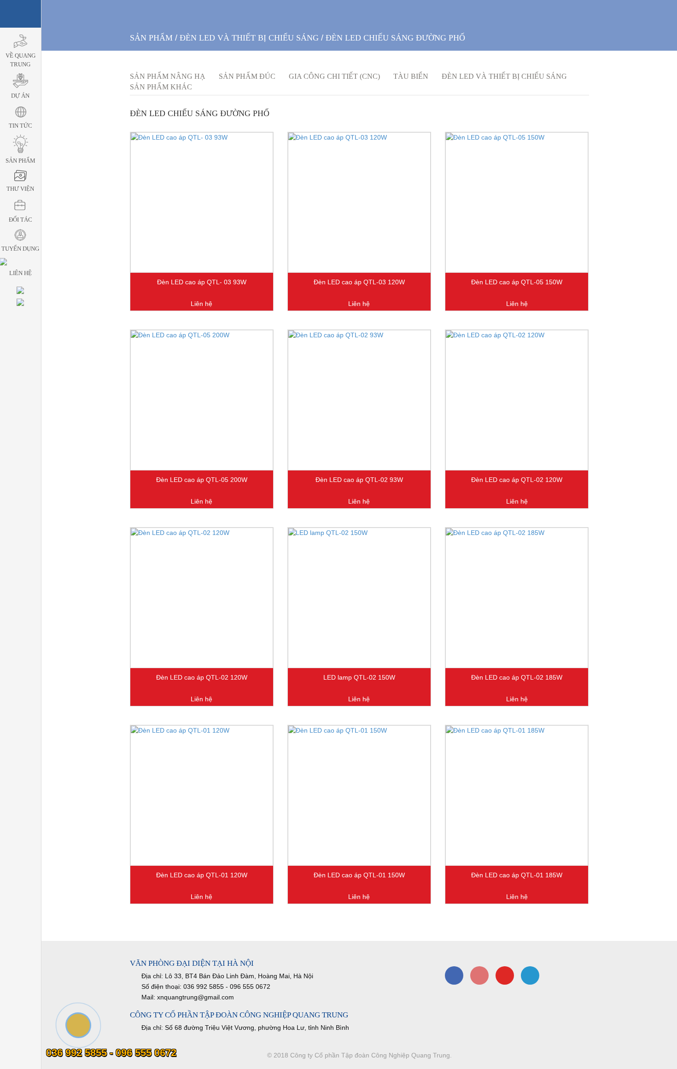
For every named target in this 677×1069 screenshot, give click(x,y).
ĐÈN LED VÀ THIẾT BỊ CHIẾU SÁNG (249, 37)
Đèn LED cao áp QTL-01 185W (516, 875)
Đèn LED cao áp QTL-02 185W (516, 677)
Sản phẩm (151, 37)
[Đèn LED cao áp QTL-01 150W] (359, 795)
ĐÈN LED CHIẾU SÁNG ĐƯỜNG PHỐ (395, 37)
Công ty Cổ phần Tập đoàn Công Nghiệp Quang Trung (370, 1055)
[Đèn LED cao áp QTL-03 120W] (359, 202)
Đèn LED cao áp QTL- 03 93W (201, 282)
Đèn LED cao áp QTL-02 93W (359, 479)
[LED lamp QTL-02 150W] (359, 598)
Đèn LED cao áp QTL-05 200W (201, 479)
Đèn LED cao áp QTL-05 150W (516, 282)
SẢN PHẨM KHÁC (161, 87)
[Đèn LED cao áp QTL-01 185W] (516, 795)
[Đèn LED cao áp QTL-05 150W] (516, 202)
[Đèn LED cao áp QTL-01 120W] (201, 795)
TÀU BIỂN (410, 76)
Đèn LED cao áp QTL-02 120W (516, 479)
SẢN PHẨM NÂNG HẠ (167, 76)
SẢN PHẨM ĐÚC (247, 76)
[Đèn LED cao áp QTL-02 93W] (359, 400)
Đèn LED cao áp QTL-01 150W (359, 875)
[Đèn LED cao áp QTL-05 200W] (201, 400)
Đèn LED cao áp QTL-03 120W (359, 282)
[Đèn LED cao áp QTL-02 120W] (516, 400)
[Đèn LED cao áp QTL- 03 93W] (201, 202)
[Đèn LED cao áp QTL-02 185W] (516, 598)
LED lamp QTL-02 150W (359, 677)
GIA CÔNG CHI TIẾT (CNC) (334, 76)
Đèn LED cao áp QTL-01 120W (201, 875)
